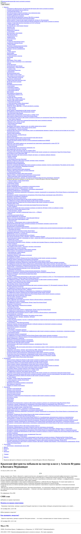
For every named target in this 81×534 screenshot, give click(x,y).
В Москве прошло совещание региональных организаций (22, 259)
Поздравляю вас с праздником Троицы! (17, 25)
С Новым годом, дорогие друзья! (16, 121)
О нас (5, 450)
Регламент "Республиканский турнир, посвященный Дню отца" (24, 434)
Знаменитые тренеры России (15, 43)
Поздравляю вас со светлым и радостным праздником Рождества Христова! (27, 205)
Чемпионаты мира (12, 54)
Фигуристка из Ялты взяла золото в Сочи (18, 209)
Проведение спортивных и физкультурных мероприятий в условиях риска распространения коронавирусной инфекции (39, 228)
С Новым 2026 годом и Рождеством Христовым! (20, 357)
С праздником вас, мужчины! (15, 314)
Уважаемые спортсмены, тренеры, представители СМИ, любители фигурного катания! (30, 349)
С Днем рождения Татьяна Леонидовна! (18, 103)
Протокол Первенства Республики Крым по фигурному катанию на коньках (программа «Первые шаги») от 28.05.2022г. (39, 428)
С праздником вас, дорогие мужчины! (17, 129)
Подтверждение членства (14, 392)
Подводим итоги (11, 64)
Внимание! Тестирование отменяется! (17, 196)
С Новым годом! (11, 157)
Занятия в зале (11, 27)
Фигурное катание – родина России (16, 134)
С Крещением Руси (12, 35)
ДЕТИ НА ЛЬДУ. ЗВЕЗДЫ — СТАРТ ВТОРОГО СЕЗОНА (23, 106)
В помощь (9, 40)
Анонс (9, 58)
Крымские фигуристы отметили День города (19, 295)
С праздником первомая (13, 89)
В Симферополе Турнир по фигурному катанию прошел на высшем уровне (27, 367)
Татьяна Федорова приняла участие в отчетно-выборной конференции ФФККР (28, 140)
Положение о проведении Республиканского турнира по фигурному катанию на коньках (31, 395)
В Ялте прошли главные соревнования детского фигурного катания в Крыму (28, 364)
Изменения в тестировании (14, 167)
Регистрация (10, 398)
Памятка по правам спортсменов (16, 385)
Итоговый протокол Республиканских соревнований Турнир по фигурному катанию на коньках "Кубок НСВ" (37, 440)
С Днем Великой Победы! (14, 253)
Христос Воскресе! (12, 136)
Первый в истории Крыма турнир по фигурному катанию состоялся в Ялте (27, 361)
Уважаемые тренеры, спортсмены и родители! (19, 255)
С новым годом (11, 68)
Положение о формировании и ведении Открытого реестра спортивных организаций (30, 427)
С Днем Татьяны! (11, 124)
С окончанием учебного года (15, 94)
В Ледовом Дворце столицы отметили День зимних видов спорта (25, 368)
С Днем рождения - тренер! (14, 210)
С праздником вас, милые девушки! (16, 248)
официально (10, 400)
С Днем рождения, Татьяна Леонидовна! (18, 180)
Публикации (7, 358)
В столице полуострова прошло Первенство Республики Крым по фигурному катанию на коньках (33, 293)
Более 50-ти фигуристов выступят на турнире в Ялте (21, 150)
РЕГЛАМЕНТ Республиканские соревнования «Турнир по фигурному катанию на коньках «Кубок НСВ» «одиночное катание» (41, 438)
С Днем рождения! (12, 146)
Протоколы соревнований (14, 78)
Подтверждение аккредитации (15, 391)
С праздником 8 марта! (13, 332)
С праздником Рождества (14, 70)
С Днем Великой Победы (14, 172)
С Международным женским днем (16, 80)
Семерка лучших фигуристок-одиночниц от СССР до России (23, 23)
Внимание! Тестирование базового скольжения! (20, 339)
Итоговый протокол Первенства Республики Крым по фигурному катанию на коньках (30, 202)
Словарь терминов (12, 156)
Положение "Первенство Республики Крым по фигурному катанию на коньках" (29, 414)
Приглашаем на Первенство (14, 93)
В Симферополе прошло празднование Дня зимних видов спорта (24, 315)
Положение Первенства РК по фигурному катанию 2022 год (23, 425)
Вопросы (6, 448)
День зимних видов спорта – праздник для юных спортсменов (24, 246)
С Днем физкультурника (13, 101)
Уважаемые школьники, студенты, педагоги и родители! (22, 232)
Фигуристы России (12, 34)
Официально (10, 142)
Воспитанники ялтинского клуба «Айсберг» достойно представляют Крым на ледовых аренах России (34, 242)
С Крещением (10, 71)
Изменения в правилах (13, 30)
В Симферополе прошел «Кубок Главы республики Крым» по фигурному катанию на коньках (32, 279)
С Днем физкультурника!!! (14, 269)
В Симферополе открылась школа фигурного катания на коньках (24, 288)
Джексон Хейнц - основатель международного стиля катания (23, 175)
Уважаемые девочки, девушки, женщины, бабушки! (21, 316)
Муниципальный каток (13, 73)
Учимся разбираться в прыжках (15, 15)
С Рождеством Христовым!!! (15, 240)
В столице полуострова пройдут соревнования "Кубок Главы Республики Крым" (29, 309)
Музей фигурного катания (14, 81)
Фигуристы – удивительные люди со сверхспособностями (22, 222)
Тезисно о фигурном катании (15, 100)
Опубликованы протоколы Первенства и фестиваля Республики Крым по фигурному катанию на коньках (35, 262)
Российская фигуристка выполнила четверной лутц (21, 147)
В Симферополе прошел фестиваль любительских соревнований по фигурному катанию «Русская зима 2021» (37, 263)
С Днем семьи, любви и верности (16, 99)
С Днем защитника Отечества (15, 77)
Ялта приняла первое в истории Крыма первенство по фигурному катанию (27, 362)
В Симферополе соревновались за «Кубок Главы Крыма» (22, 311)
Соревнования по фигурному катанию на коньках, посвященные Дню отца (27, 344)
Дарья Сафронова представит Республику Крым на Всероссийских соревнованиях (29, 299)
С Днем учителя (11, 51)
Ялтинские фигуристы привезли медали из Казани (20, 235)
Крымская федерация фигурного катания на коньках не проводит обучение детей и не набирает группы (35, 207)
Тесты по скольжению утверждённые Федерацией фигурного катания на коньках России (31, 272)
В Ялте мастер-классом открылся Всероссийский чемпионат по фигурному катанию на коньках (33, 21)
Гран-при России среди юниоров (16, 301)
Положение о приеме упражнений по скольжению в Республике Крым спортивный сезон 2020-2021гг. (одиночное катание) (40, 421)
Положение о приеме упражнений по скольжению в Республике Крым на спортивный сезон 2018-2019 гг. (36, 404)
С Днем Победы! (11, 318)
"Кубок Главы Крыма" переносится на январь (19, 305)
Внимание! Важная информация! (16, 163)
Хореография (10, 53)
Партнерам (10, 57)
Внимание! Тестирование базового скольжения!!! (20, 341)
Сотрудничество (11, 38)
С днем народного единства (14, 56)
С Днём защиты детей (13, 24)
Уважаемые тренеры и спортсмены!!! (17, 325)
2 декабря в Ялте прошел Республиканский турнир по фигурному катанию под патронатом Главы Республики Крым (38, 152)
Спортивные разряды (13, 87)
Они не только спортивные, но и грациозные (19, 61)
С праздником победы (13, 90)
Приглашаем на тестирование (15, 298)
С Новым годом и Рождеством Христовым (18, 282)
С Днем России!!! (11, 220)
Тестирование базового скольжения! (17, 334)
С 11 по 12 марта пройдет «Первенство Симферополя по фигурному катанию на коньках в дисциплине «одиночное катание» (41, 331)
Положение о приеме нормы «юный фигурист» (20, 407)
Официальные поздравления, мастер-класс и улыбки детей (23, 114)
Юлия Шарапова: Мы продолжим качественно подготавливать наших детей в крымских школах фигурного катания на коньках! (41, 347)
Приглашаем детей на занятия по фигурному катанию (21, 249)
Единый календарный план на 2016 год (17, 10)
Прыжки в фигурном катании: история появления (20, 170)
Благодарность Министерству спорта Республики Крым (22, 116)
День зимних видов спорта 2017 (15, 76)
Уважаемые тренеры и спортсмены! (16, 197)
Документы (7, 387)
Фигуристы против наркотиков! (15, 225)
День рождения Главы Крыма (15, 113)
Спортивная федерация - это (14, 11)
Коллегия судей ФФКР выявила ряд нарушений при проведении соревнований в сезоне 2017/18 (33, 143)
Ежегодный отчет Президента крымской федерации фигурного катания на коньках (29, 120)
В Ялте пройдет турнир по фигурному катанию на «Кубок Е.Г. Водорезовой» (28, 20)
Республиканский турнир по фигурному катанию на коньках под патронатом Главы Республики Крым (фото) (37, 117)
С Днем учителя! (11, 109)
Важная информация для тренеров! (16, 216)
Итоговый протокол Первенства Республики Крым (21, 415)
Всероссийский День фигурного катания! (18, 342)
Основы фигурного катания (14, 97)
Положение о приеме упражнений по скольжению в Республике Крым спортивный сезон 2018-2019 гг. (35, 195)
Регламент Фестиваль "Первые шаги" (17, 435)
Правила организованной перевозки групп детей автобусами (23, 268)
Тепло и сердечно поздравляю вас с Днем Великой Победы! (23, 218)
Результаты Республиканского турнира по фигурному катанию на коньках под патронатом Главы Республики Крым (38, 402)
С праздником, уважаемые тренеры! (16, 329)
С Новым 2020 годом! (13, 203)
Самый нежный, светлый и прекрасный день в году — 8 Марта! (24, 212)
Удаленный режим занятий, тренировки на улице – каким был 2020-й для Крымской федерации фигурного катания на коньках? (41, 238)
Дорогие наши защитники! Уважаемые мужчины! (20, 166)
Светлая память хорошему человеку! (17, 296)
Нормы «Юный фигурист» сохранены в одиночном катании (23, 186)
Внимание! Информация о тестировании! (18, 190)
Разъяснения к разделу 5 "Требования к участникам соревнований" (25, 189)
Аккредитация (11, 28)
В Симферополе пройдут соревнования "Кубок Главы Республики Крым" (27, 302)
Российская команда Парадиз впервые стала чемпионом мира (23, 13)
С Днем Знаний (11, 44)
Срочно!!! (9, 213)
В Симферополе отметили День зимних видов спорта (21, 127)
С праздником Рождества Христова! (16, 159)
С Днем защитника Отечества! (15, 286)
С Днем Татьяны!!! (12, 206)
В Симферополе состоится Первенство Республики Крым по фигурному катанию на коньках (32, 335)
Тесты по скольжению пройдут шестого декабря (20, 187)
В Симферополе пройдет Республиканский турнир (21, 111)
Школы (6, 447)
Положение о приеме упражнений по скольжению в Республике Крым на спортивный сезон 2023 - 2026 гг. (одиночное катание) (42, 430)
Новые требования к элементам (15, 338)
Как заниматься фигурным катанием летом (18, 139)
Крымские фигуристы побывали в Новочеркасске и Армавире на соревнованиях (29, 291)
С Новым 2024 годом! (13, 381)
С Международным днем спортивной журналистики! (21, 176)
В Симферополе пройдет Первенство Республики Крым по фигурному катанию (28, 292)
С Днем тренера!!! (12, 275)
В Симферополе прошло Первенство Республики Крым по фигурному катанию (28, 261)
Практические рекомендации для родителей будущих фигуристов (24, 137)
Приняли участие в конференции (16, 48)
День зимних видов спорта (14, 74)
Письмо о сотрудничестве (14, 390)
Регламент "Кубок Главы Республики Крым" (19, 378)
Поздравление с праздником (14, 33)
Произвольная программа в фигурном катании (19, 173)
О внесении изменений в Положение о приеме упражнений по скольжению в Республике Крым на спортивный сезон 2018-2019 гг (42, 405)
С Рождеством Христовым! (14, 123)
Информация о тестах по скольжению (17, 233)
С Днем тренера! (11, 377)
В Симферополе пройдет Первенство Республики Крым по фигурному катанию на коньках (32, 258)
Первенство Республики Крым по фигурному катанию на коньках (25, 199)
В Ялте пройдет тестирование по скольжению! (19, 250)
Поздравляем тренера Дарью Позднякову (18, 283)
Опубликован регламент (13, 256)
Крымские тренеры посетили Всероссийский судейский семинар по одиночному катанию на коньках (34, 324)
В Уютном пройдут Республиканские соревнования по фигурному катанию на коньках (30, 352)
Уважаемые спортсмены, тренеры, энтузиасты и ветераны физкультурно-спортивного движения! (33, 177)
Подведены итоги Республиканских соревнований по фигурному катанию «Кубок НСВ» (31, 354)
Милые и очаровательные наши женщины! (18, 169)
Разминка (9, 83)
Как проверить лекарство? (14, 384)
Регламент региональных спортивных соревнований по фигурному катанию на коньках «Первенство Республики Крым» (40, 437)
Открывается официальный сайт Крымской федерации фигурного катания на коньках (30, 8)
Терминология (11, 37)
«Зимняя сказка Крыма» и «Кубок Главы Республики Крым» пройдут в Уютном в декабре (31, 355)
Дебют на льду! (11, 328)
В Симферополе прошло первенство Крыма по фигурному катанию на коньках (28, 200)
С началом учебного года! (14, 182)
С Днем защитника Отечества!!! (15, 245)
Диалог (9, 50)
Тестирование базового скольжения (16, 326)
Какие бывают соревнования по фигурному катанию (21, 110)
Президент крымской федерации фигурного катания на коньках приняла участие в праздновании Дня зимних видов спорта (40, 164)
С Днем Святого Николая (14, 119)
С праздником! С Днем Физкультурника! (18, 322)
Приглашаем (10, 91)
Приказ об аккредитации (13, 394)
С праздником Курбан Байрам (15, 47)
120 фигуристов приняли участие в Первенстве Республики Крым (25, 351)
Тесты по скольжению (13, 185)
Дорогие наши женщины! (14, 133)
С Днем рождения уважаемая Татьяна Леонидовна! (21, 230)
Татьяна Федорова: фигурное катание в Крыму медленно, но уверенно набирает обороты (31, 154)
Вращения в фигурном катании (15, 162)
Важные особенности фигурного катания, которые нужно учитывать (25, 160)
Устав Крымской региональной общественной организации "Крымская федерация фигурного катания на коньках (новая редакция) (42, 420)
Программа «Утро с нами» (14, 60)
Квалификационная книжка (14, 84)
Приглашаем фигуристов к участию (16, 149)
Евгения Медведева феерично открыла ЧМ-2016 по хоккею (23, 17)
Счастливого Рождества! (13, 308)
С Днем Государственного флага (16, 41)
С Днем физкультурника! (13, 229)
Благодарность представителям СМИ (17, 153)
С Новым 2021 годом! (13, 239)
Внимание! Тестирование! (14, 304)
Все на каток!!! (11, 345)
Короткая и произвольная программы (17, 46)
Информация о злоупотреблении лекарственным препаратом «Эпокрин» (26, 271)
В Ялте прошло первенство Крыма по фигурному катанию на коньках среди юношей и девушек (33, 359)
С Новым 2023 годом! (13, 306)
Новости (6, 7)
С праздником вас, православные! (16, 252)
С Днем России (11, 96)
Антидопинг (7, 444)
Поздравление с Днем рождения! (16, 104)
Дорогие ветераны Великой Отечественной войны (20, 18)
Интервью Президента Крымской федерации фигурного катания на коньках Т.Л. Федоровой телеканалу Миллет (37, 285)
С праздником (11, 31)
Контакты (6, 451)
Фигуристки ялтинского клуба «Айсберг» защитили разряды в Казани (26, 236)
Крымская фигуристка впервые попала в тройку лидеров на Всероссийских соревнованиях (32, 312)
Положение (10, 401)
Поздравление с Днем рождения (15, 67)
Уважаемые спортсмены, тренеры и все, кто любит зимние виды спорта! (26, 126)
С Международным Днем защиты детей (17, 219)
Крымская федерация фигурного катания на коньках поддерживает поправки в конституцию (32, 223)
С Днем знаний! (11, 107)
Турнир (9, 63)
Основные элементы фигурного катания (18, 14)
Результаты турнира (12, 397)
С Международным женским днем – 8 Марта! (19, 289)
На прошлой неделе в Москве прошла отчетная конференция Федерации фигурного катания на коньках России (37, 336)
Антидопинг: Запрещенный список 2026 (18, 445)
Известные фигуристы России (15, 144)
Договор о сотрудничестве (14, 388)
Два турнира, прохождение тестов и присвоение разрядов (22, 281)
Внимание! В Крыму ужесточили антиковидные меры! (22, 273)
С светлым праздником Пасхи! (15, 215)
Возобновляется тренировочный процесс (18, 226)
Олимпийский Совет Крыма (14, 66)
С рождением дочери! (13, 183)
